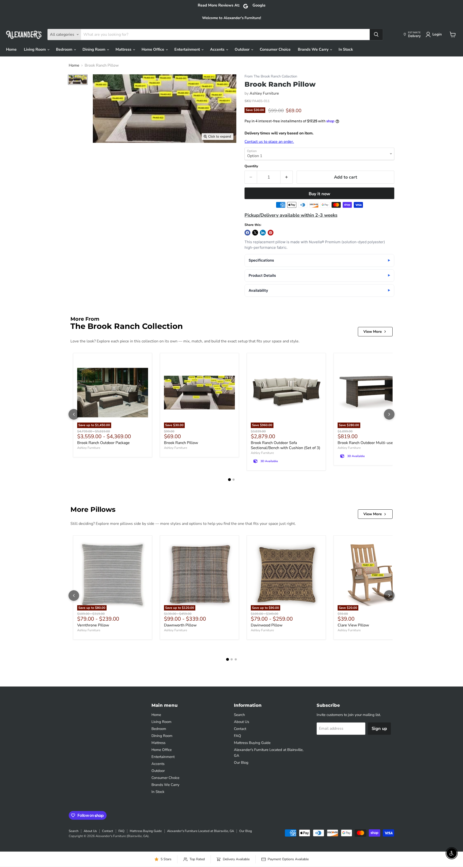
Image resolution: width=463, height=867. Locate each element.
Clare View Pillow (353, 625)
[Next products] (389, 414)
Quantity (251, 166)
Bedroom (64, 49)
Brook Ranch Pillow (181, 442)
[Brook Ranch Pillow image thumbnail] (77, 79)
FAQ (237, 735)
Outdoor (243, 49)
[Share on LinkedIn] (263, 233)
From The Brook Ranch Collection (271, 76)
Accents (217, 49)
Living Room (35, 49)
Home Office (153, 49)
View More (372, 331)
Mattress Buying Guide (252, 742)
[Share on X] (255, 233)
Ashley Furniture (264, 93)
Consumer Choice (275, 49)
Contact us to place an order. (269, 141)
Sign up (379, 728)
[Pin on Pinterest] (270, 233)
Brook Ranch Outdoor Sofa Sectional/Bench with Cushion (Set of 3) (285, 445)
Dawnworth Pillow (180, 625)
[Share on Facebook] (247, 233)
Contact (240, 728)
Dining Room (94, 49)
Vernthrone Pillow (93, 625)
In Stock (346, 49)
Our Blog (241, 762)
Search (239, 714)
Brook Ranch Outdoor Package (103, 442)
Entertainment (187, 49)
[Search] (376, 34)
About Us (241, 721)
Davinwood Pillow (266, 625)
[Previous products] (73, 414)
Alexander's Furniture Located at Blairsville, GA (200, 831)
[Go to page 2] (233, 480)
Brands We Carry (313, 49)
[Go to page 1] (229, 479)
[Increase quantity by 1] (286, 177)
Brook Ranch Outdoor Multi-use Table (371, 442)
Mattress (124, 49)
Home (11, 49)
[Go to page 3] (236, 659)
